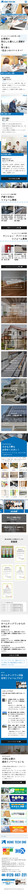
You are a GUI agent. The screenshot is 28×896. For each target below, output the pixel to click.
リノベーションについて (13, 782)
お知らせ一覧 (13, 655)
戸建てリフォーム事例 (13, 227)
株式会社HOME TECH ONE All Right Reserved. (14, 889)
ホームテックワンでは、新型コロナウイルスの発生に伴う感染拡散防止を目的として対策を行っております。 (13, 662)
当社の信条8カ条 (13, 178)
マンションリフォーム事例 (13, 266)
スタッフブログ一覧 (13, 741)
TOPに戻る (3, 836)
